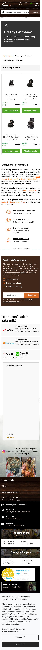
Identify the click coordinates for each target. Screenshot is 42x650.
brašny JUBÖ (13, 179)
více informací (21, 535)
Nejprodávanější (8, 60)
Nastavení (20, 637)
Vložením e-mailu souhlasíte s (18, 301)
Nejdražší (28, 56)
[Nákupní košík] (31, 3)
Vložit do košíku (11, 111)
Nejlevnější (19, 56)
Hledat (35, 12)
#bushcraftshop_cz (22, 453)
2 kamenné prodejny (21, 228)
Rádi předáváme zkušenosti (24, 211)
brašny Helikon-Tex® (29, 179)
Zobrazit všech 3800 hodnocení (27, 344)
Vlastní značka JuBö (21, 239)
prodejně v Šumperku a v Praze (13, 202)
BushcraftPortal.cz (30, 191)
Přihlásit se (31, 295)
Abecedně (19, 60)
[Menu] (36, 4)
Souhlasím (20, 644)
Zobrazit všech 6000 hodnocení (27, 331)
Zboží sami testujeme (21, 219)
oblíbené (26, 3)
